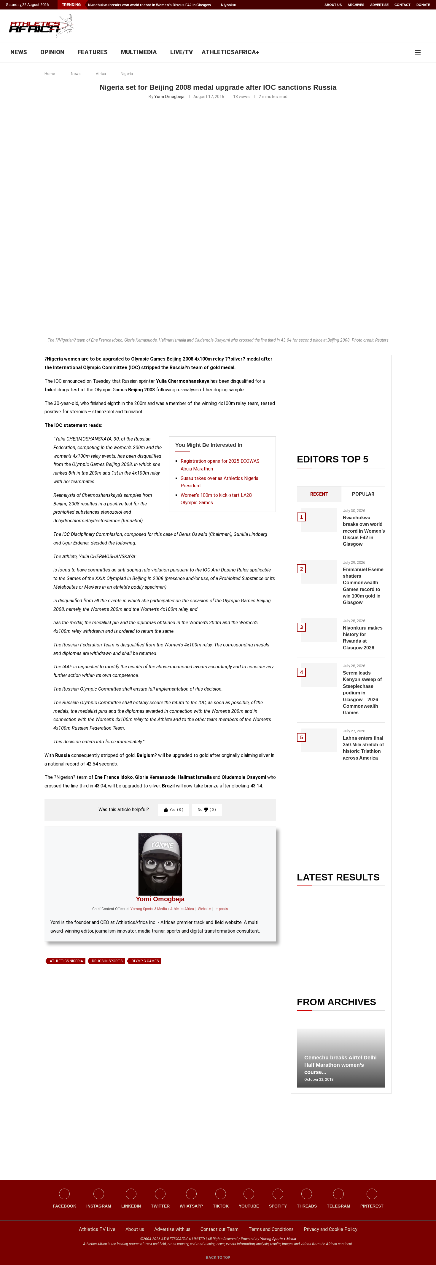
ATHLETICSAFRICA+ (231, 52)
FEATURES (93, 52)
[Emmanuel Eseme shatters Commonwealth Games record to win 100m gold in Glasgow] (319, 572)
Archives (356, 5)
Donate (423, 5)
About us (333, 5)
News (76, 73)
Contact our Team (219, 1229)
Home (49, 73)
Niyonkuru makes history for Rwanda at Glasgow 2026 (363, 637)
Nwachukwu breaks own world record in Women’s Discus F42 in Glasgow (149, 5)
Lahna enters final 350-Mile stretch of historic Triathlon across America (363, 748)
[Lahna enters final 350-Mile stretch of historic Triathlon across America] (319, 740)
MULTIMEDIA (139, 52)
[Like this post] (72, 1035)
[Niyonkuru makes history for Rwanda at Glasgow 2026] (319, 630)
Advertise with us (172, 1229)
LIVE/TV (181, 52)
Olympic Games (145, 961)
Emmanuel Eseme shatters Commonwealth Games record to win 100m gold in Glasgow (363, 586)
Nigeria (127, 73)
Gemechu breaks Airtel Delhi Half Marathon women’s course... (340, 1065)
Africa (101, 73)
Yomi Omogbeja (169, 96)
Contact (402, 5)
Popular (363, 494)
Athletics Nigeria (66, 961)
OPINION (52, 52)
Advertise (379, 5)
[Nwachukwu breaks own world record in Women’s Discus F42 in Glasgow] (319, 520)
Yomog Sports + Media (278, 1239)
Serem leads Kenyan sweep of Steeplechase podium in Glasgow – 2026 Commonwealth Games (362, 692)
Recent (319, 494)
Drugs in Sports (107, 961)
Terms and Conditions (271, 1229)
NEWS (18, 52)
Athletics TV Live (97, 1229)
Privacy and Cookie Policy (330, 1229)
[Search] (427, 52)
